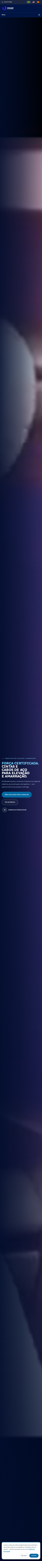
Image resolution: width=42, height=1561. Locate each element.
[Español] (38, 2)
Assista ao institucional (17, 810)
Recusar (24, 1556)
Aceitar (33, 1556)
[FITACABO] (8, 8)
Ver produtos (10, 802)
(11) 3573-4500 (8, 2)
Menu (3, 15)
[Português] (28, 2)
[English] (33, 2)
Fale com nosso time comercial (17, 794)
